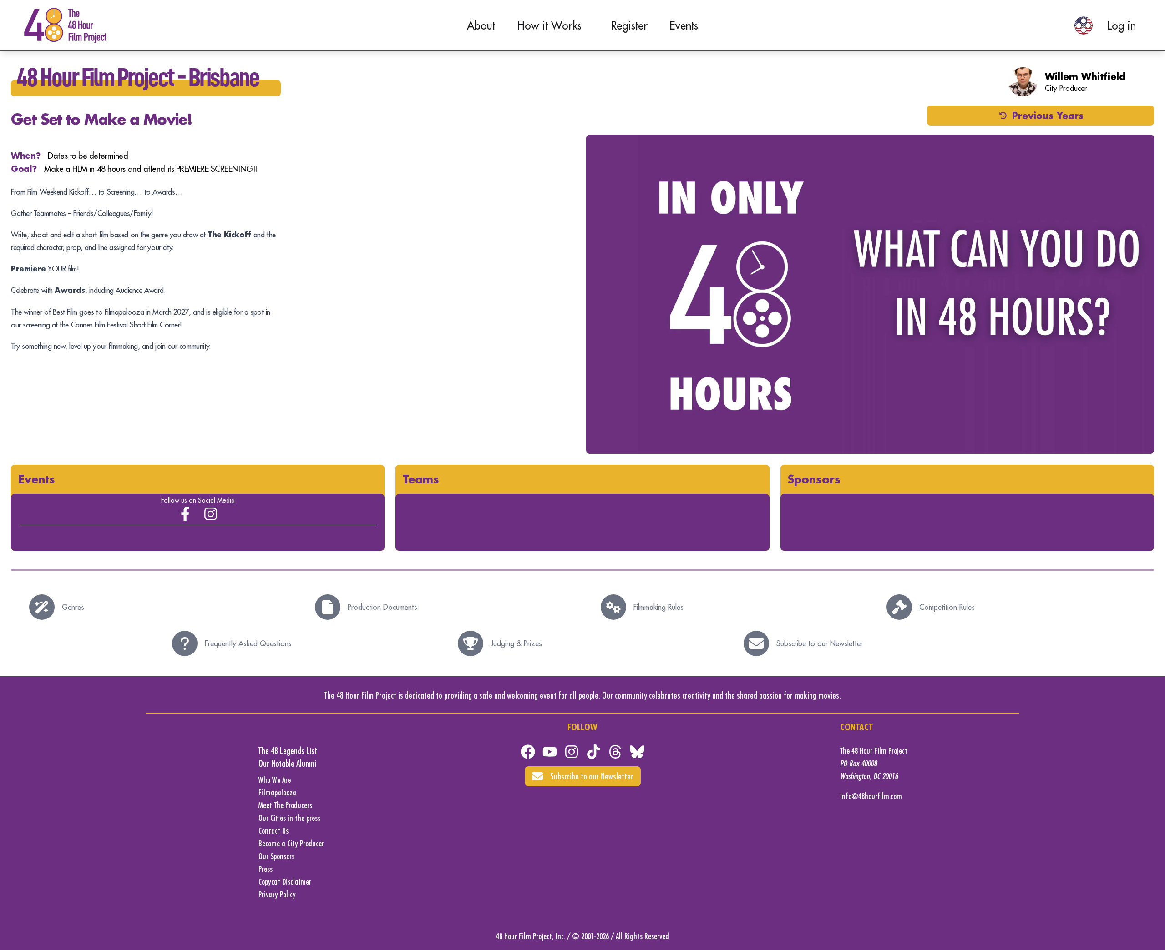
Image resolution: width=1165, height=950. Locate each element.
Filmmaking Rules (658, 607)
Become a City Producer (291, 843)
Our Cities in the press (289, 818)
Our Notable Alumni (287, 763)
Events (683, 25)
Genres (73, 607)
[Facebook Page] (185, 514)
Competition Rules (947, 607)
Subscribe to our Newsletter (819, 643)
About (481, 25)
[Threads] (615, 751)
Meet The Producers (285, 805)
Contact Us (273, 830)
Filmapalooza (277, 792)
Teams (421, 479)
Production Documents (382, 607)
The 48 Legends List (287, 750)
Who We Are (274, 779)
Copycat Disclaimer (284, 881)
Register (629, 25)
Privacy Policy (277, 894)
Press (265, 869)
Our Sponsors (276, 856)
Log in (1121, 25)
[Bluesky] (637, 751)
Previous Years (1048, 115)
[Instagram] (210, 514)
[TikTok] (593, 751)
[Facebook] (528, 751)
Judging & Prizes (516, 643)
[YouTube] (549, 751)
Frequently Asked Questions (248, 643)
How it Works (549, 25)
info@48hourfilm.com (871, 796)
